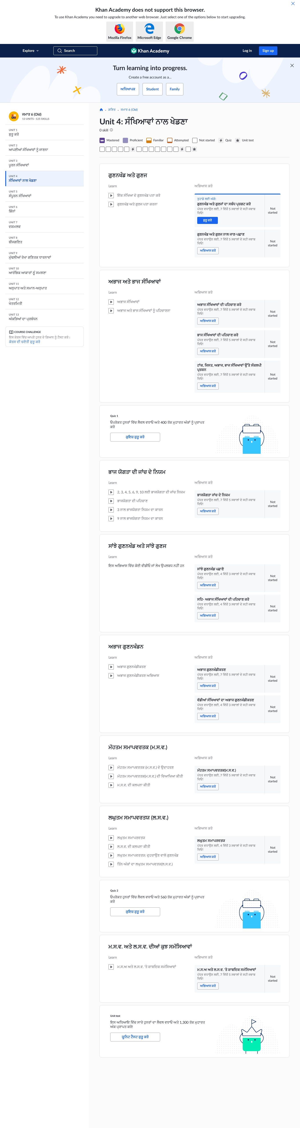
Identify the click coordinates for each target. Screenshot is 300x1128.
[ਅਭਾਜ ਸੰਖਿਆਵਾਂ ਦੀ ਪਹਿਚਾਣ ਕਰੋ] (114, 149)
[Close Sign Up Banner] (292, 65)
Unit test (115, 1016)
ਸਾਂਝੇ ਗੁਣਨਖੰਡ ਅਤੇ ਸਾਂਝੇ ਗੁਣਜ (137, 546)
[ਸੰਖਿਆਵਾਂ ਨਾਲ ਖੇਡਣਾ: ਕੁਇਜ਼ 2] (182, 149)
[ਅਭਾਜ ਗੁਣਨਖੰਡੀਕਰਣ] (157, 149)
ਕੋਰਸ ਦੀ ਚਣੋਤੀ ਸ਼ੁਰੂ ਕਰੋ (24, 342)
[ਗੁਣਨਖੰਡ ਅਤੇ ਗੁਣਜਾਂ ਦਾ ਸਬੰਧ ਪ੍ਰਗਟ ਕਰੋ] (102, 149)
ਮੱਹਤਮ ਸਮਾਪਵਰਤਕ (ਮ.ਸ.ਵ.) (137, 747)
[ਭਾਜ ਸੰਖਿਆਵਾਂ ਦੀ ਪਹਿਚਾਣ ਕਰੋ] (120, 149)
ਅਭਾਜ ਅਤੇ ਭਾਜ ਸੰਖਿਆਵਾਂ (134, 282)
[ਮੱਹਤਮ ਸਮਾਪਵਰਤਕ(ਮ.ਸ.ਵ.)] (169, 149)
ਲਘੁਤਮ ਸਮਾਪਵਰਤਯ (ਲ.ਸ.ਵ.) (138, 818)
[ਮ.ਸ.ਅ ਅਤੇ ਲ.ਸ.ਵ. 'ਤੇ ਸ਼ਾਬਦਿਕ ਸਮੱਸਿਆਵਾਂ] (188, 149)
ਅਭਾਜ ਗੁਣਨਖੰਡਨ (125, 647)
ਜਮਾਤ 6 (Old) (129, 109)
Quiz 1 (114, 416)
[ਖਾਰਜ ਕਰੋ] (292, 3)
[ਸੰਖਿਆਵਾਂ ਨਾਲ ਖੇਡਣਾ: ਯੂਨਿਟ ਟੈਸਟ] (194, 149)
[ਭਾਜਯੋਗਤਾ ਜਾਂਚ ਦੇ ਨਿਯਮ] (139, 149)
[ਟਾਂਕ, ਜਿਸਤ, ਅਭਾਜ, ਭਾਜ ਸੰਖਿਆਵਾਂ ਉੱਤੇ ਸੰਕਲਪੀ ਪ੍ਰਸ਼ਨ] (126, 149)
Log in (247, 51)
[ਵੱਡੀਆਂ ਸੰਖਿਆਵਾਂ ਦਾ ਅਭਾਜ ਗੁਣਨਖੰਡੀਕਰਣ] (163, 149)
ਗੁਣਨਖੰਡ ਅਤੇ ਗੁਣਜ (127, 175)
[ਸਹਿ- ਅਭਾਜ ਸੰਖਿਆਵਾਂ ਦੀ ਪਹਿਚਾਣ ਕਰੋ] (151, 149)
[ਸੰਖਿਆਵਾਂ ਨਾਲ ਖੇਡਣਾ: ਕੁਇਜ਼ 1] (133, 149)
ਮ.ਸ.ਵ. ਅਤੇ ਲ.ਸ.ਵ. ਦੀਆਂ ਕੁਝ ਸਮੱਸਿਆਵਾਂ (150, 947)
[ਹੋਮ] (101, 110)
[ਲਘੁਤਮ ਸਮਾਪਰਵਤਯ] (176, 149)
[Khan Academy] (150, 50)
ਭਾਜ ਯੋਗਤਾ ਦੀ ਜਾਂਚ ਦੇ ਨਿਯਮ (137, 472)
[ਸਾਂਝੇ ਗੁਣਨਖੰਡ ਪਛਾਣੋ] (145, 149)
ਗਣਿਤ (112, 109)
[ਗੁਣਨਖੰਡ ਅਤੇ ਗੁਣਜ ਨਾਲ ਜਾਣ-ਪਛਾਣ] (108, 149)
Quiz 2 (114, 890)
